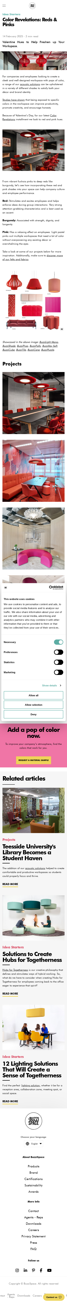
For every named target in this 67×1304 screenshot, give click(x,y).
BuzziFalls (35, 345)
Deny (33, 714)
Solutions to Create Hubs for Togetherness (32, 956)
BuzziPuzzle (47, 349)
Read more (10, 884)
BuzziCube (8, 349)
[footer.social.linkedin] (25, 1270)
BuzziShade (8, 345)
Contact (33, 1211)
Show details (49, 685)
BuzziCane (33, 349)
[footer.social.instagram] (17, 1270)
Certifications (33, 1179)
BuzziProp (22, 345)
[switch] (58, 652)
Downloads (33, 1224)
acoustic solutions (30, 84)
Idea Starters (11, 14)
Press (33, 1243)
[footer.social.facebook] (41, 1270)
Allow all (33, 695)
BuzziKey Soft (49, 345)
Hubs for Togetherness (15, 969)
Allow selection (33, 704)
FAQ (33, 1249)
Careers (33, 1230)
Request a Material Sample (34, 760)
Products (33, 1166)
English (34, 1143)
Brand (33, 1173)
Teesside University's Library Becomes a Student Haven (28, 852)
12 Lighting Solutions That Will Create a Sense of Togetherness (31, 1069)
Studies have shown (13, 99)
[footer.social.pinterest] (33, 1270)
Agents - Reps (33, 1217)
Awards (33, 1192)
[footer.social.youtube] (49, 1270)
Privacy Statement (33, 1236)
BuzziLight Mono (48, 342)
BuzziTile (21, 349)
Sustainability (33, 1185)
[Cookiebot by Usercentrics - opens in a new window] (49, 587)
